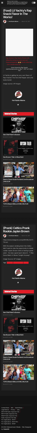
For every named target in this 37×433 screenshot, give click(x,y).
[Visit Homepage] (17, 2)
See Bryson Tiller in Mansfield (13, 157)
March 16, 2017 (26, 21)
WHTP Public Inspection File (9, 413)
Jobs (18, 409)
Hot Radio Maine (13, 21)
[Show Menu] (2, 2)
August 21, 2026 (8, 206)
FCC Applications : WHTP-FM (9, 421)
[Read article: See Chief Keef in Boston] (18, 125)
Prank (26, 262)
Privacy (13, 409)
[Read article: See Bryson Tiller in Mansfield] (18, 147)
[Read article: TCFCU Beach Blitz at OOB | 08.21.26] (18, 194)
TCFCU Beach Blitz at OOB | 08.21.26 (15, 204)
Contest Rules (5, 407)
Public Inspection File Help (8, 417)
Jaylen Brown (18, 262)
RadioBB (6, 429)
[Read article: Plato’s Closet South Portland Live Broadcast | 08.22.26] (18, 170)
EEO (12, 407)
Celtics (10, 262)
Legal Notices (5, 409)
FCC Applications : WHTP (8, 419)
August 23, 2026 (8, 183)
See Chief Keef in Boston (11, 134)
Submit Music (19, 407)
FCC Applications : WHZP (8, 423)
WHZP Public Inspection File (9, 415)
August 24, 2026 (8, 137)
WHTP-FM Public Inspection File (10, 411)
